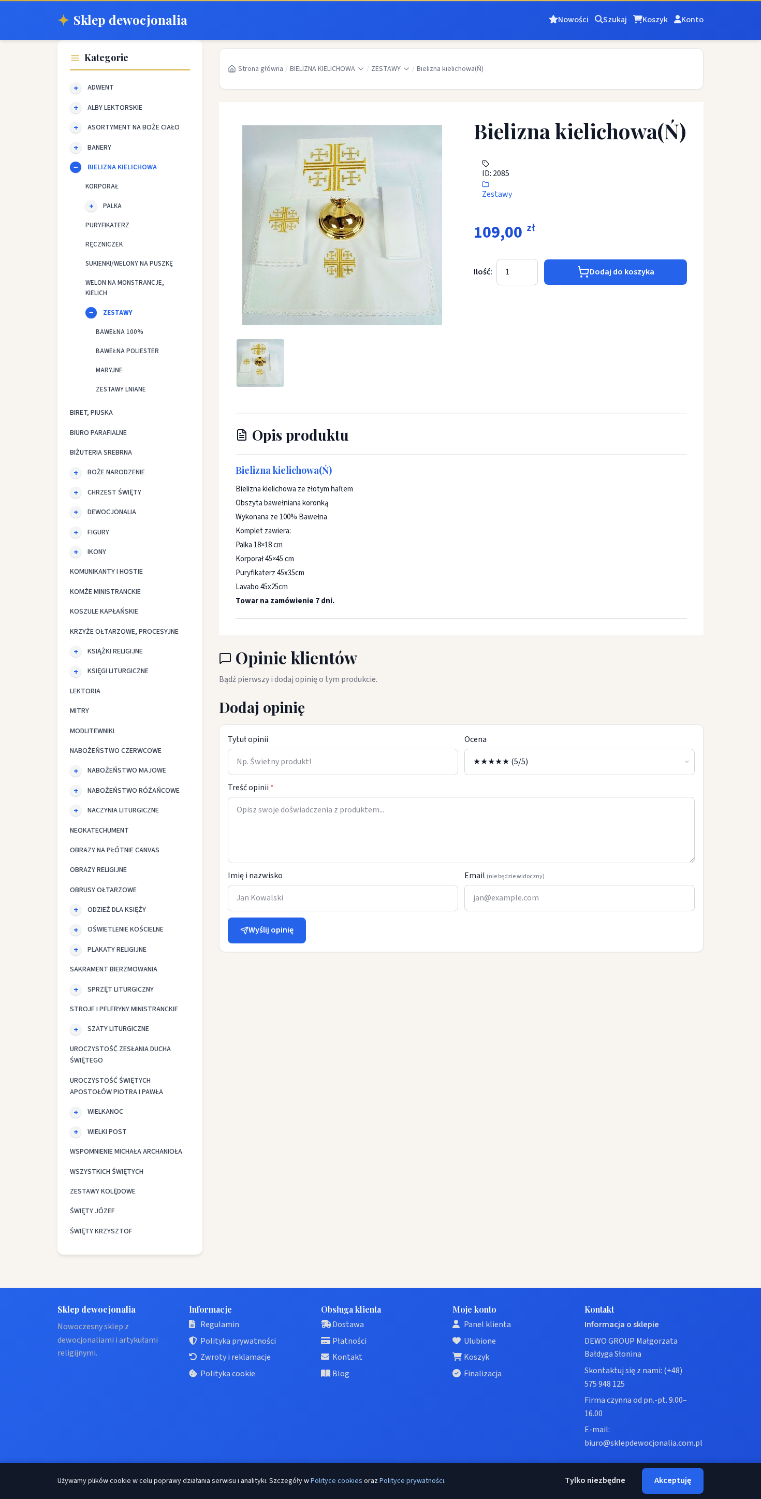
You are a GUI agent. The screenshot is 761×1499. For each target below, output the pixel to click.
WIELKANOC (105, 1112)
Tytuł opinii (248, 739)
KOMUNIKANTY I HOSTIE (106, 571)
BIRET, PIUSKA (91, 413)
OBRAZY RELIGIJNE (98, 870)
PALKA (112, 206)
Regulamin (219, 1324)
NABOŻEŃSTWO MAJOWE (126, 770)
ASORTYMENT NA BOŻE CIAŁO (133, 127)
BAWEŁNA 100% (119, 332)
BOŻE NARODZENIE (116, 472)
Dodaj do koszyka (622, 272)
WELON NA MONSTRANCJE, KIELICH (124, 288)
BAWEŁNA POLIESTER (127, 351)
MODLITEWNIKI (92, 731)
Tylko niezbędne (595, 1480)
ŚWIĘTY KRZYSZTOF (101, 1231)
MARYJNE (109, 370)
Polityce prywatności (411, 1481)
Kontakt (347, 1357)
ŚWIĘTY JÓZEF (92, 1211)
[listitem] (260, 363)
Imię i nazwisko (255, 875)
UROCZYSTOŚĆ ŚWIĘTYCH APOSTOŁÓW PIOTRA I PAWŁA (116, 1086)
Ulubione (480, 1341)
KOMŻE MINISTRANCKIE (105, 592)
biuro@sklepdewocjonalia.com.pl (643, 1443)
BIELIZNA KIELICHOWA (122, 167)
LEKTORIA (85, 691)
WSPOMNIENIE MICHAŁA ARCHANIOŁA (126, 1151)
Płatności (349, 1341)
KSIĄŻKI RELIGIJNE (115, 651)
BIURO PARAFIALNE (98, 433)
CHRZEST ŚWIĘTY (114, 492)
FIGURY (98, 532)
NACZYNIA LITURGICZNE (123, 810)
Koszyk (476, 1357)
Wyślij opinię (271, 930)
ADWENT (100, 87)
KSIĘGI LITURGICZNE (118, 671)
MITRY (79, 711)
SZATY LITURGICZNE (118, 1029)
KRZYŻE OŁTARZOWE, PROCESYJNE (124, 632)
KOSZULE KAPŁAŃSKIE (104, 611)
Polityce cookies (336, 1481)
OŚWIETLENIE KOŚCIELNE (125, 929)
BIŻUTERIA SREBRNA (101, 452)
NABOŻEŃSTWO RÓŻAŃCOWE (133, 790)
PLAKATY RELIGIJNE (117, 949)
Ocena (475, 739)
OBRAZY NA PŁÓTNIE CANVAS (114, 850)
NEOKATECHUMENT (99, 830)
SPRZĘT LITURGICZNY (120, 989)
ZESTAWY (117, 312)
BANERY (99, 147)
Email (504, 875)
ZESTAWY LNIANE (121, 389)
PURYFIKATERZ (107, 225)
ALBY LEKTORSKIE (114, 108)
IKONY (96, 552)
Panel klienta (487, 1324)
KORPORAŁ (102, 186)
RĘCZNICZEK (104, 244)
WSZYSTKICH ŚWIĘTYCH (106, 1172)
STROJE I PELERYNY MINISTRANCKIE (124, 1009)
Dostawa (348, 1324)
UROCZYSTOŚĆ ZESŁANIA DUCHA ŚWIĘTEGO (120, 1055)
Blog (340, 1373)
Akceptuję (672, 1480)
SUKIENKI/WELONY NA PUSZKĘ (129, 263)
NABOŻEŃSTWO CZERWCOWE (116, 751)
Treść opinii (251, 787)
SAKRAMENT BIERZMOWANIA (113, 969)
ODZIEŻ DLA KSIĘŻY (116, 910)
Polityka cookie (227, 1373)
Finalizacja (483, 1373)
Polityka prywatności (238, 1341)
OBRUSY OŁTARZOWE (103, 890)
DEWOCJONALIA (111, 512)
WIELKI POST (107, 1132)
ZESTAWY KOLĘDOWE (103, 1191)
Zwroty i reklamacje (235, 1357)
